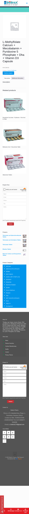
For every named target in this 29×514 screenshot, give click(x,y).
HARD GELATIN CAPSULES (12, 269)
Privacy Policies (9, 355)
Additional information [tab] (17, 78)
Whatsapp (11, 511)
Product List (25, 511)
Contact (7, 352)
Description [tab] (7, 78)
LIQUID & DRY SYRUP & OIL (13, 277)
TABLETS (8, 303)
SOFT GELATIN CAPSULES (12, 298)
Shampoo (8, 292)
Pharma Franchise (9, 343)
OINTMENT (8, 279)
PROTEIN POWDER (11, 284)
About (6, 340)
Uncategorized (9, 306)
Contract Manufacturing (10, 346)
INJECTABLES (9, 274)
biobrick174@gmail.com (17, 424)
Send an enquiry (8, 73)
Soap (7, 295)
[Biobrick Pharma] (14, 3)
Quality (7, 349)
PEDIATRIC (8, 282)
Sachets (8, 287)
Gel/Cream (8, 266)
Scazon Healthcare (11, 70)
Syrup (7, 300)
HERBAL (8, 271)
